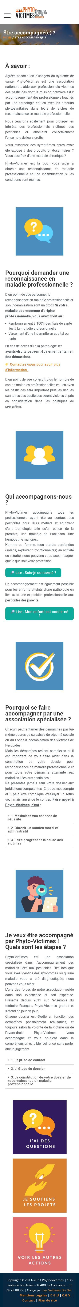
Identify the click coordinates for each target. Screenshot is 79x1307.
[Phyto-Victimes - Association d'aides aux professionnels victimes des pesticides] (33, 13)
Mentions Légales (33, 1295)
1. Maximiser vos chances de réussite (32, 817)
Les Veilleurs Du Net (57, 1290)
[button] (39, 818)
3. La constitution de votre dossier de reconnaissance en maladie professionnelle (39, 1080)
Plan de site (47, 1300)
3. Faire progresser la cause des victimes (35, 841)
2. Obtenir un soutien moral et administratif (33, 829)
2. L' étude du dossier (28, 1069)
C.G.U (54, 1295)
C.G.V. (66, 1295)
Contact (29, 1300)
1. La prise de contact (28, 1060)
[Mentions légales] (19, 1295)
